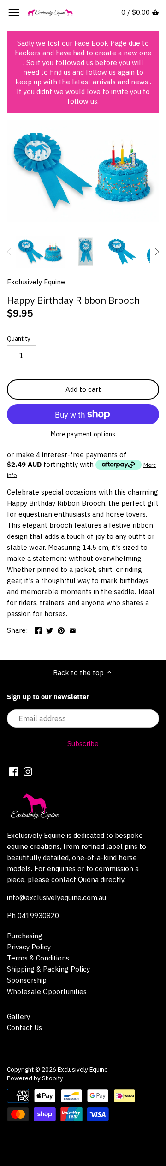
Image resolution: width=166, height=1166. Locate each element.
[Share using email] (72, 629)
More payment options (83, 434)
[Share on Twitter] (49, 629)
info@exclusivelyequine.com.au (56, 897)
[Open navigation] (14, 12)
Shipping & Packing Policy (48, 969)
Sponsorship (27, 980)
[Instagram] (28, 771)
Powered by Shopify (35, 1078)
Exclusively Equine (36, 281)
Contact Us (24, 1027)
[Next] (157, 252)
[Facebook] (13, 771)
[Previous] (9, 252)
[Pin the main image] (61, 629)
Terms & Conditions (38, 958)
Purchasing (24, 935)
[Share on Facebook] (38, 629)
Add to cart (83, 389)
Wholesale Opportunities (47, 991)
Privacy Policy (29, 946)
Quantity (18, 338)
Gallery (18, 1016)
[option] (40, 252)
